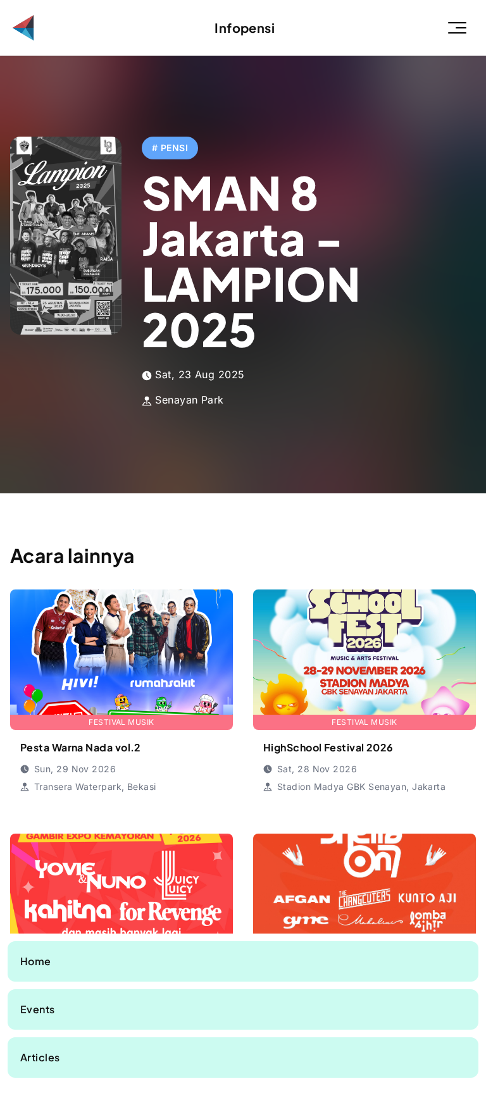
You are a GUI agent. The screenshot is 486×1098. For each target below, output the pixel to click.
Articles (40, 1057)
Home (35, 961)
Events (37, 1009)
